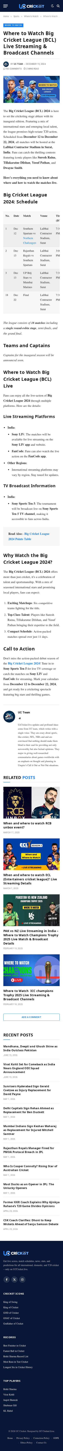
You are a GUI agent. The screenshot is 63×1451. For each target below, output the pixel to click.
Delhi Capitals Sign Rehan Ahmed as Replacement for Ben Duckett (28, 1110)
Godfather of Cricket (13, 1323)
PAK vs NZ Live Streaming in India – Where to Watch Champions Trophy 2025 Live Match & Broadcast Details (30, 937)
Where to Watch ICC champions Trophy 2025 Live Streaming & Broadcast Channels (28, 995)
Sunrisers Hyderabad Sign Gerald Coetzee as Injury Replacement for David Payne (27, 1090)
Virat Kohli (8, 1394)
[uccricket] (31, 6)
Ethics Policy (26, 1442)
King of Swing (10, 1302)
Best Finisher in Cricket (14, 1345)
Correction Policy (41, 1438)
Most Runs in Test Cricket (15, 1361)
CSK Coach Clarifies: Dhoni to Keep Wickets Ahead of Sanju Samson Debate (30, 1222)
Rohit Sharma (9, 1389)
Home (10, 1438)
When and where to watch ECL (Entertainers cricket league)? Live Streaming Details (30, 879)
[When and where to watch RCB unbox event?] (31, 802)
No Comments (14, 69)
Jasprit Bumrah (10, 1400)
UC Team (18, 64)
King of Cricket (10, 1307)
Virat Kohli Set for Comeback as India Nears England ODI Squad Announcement (29, 1068)
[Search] (58, 6)
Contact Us (41, 1442)
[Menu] (5, 6)
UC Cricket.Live (46, 1431)
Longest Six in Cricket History (18, 1367)
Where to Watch (13, 25)
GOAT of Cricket (11, 1318)
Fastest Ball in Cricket (13, 1351)
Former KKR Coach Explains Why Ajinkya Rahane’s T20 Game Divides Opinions (31, 1204)
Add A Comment (31, 1017)
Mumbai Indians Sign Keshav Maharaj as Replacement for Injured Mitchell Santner (29, 1130)
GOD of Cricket (11, 1312)
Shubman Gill (10, 1405)
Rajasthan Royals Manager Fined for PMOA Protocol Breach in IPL (28, 1150)
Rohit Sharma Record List (15, 1356)
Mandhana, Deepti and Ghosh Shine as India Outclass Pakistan (30, 1048)
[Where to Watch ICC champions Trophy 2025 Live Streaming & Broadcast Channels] (31, 970)
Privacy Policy (23, 1438)
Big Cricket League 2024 (24, 663)
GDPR (56, 1438)
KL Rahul (8, 1410)
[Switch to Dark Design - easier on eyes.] (52, 5)
